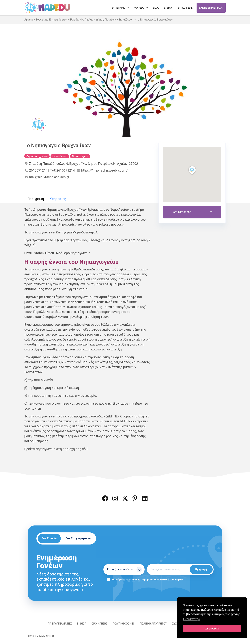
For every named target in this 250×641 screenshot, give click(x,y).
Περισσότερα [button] (191, 619)
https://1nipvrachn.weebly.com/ (104, 170)
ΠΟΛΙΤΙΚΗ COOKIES (124, 623)
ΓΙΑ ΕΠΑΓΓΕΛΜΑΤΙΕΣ (60, 623)
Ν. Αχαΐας (87, 19)
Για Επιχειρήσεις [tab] (78, 538)
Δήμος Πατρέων (106, 19)
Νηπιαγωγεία (80, 156)
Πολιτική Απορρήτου (170, 579)
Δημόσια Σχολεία (37, 156)
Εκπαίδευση (126, 19)
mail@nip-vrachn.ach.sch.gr (49, 177)
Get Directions (182, 212)
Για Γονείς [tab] (49, 538)
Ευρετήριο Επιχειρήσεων (51, 19)
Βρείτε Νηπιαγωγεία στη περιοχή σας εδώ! (56, 449)
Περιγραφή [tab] (35, 199)
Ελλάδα (74, 19)
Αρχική (28, 19)
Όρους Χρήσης (140, 579)
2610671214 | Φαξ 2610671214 (52, 170)
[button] (105, 498)
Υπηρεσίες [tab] (58, 199)
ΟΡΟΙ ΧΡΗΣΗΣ (99, 623)
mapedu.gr (32, 224)
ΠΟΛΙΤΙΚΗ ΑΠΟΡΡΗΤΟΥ (153, 623)
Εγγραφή (201, 569)
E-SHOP (81, 623)
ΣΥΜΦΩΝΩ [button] (212, 628)
